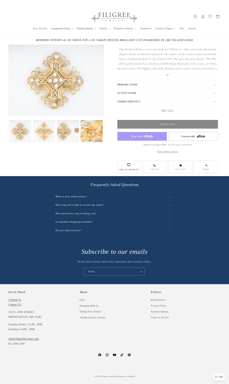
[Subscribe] (141, 271)
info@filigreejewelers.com (23, 338)
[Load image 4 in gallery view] (92, 131)
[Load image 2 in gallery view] (44, 131)
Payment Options (159, 311)
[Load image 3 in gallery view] (68, 131)
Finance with (193, 136)
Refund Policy (158, 300)
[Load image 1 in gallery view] (20, 131)
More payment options (167, 151)
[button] (62, 28)
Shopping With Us (89, 306)
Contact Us (14, 304)
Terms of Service (160, 317)
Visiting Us (14, 299)
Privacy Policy (158, 306)
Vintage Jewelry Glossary (93, 317)
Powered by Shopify (126, 376)
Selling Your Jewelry (90, 311)
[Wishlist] (210, 16)
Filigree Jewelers (109, 376)
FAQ (82, 300)
